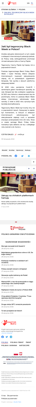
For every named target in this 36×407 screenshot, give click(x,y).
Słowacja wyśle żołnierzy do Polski (14, 275)
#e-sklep (11, 150)
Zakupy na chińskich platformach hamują (17, 196)
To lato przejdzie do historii (11, 311)
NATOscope (24, 345)
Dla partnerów (12, 395)
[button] (29, 168)
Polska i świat (17, 342)
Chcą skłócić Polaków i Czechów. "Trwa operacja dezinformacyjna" (16, 297)
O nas (3, 395)
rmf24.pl (21, 134)
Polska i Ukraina (9, 345)
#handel (4, 150)
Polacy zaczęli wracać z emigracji (14, 269)
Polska (22, 9)
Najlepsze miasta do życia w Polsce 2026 (16, 290)
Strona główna (8, 9)
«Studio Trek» (17, 402)
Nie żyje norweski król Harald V (13, 246)
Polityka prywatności (9, 398)
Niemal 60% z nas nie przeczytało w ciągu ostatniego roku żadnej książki (17, 282)
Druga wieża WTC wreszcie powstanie (16, 304)
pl (32, 3)
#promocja (19, 150)
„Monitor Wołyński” (7, 333)
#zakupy (27, 150)
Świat (28, 342)
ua (28, 3)
